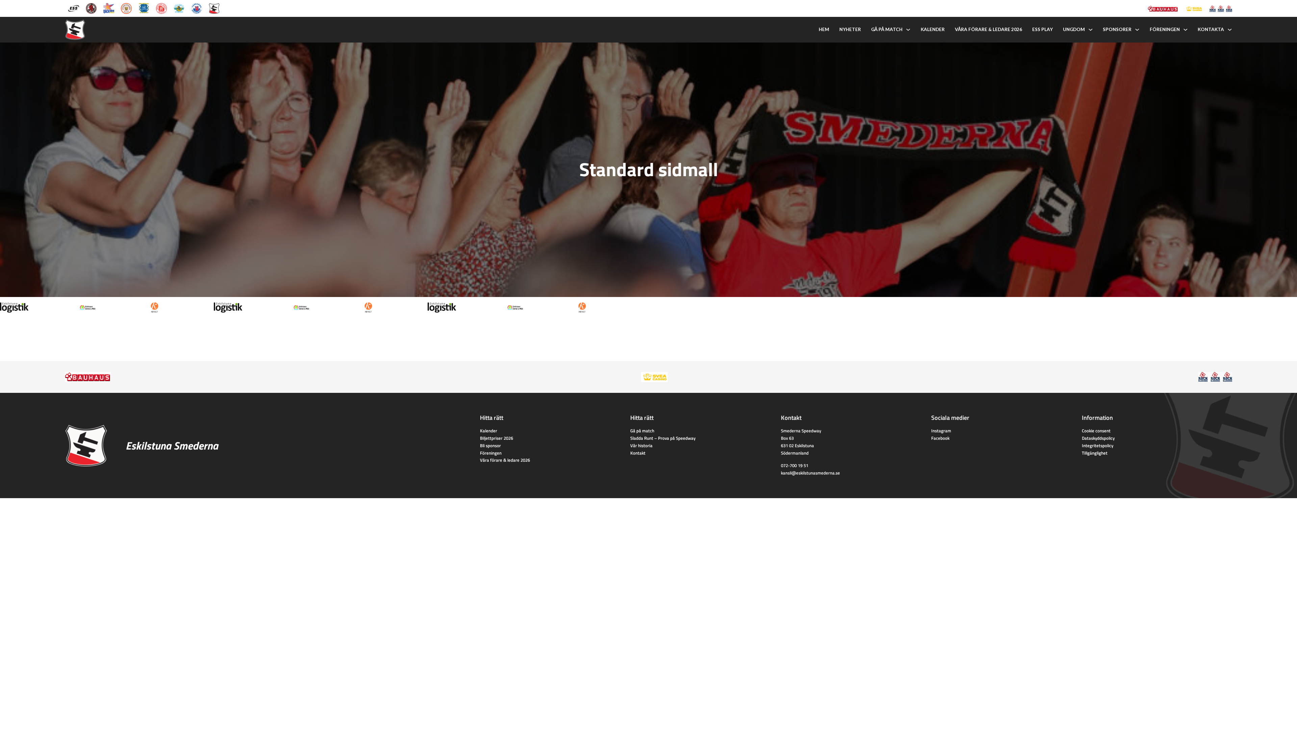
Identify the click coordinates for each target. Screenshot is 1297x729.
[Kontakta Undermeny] (1229, 29)
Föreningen (1165, 29)
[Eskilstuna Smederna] (214, 8)
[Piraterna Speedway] (143, 8)
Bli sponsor (490, 445)
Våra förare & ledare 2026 (988, 29)
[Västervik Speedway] (179, 8)
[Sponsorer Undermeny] (1137, 29)
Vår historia (641, 445)
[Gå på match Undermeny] (908, 29)
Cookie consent (1096, 430)
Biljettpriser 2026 (496, 438)
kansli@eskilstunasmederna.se (810, 472)
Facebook (940, 438)
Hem (824, 29)
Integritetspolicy (1097, 445)
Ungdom (1074, 29)
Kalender (933, 29)
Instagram (941, 430)
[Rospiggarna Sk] (161, 8)
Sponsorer (1117, 29)
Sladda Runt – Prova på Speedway (662, 438)
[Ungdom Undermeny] (1090, 29)
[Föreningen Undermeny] (1185, 29)
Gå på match (886, 29)
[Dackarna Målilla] (108, 8)
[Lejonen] (126, 8)
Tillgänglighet (1095, 453)
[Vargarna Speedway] (196, 8)
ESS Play (1042, 29)
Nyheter (850, 29)
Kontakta (1211, 29)
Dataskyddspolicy (1098, 438)
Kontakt (637, 453)
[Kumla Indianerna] (91, 8)
